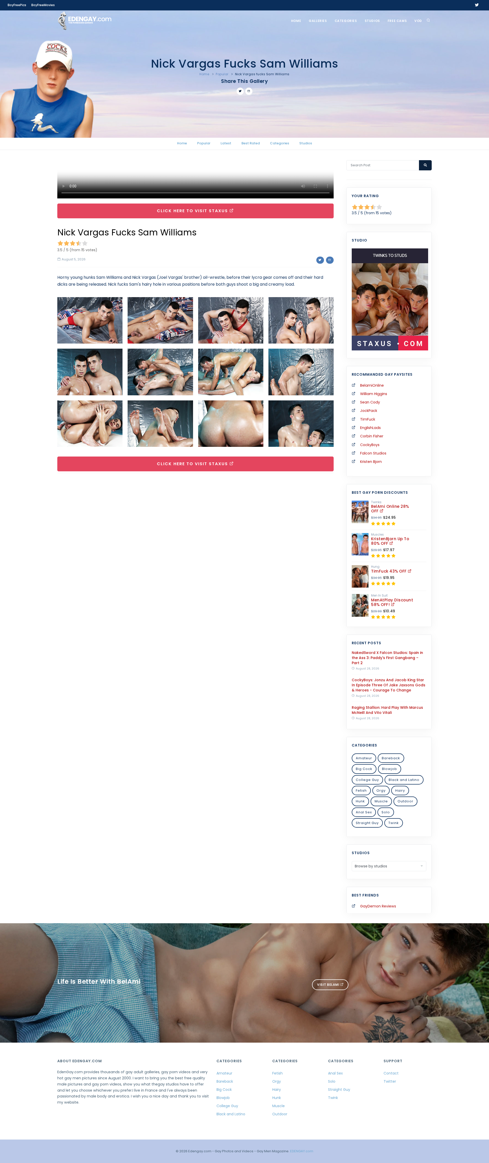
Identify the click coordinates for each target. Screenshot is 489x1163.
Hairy (400, 790)
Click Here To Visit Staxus (193, 211)
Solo (386, 812)
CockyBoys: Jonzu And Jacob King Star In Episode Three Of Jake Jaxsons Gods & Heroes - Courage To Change (388, 685)
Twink (393, 822)
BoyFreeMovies (43, 5)
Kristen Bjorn (371, 461)
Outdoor (405, 801)
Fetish (361, 790)
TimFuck (367, 419)
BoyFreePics (17, 5)
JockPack (368, 410)
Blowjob (389, 768)
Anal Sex (364, 812)
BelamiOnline (372, 385)
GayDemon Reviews (378, 906)
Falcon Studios (373, 453)
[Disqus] (195, 547)
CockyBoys (369, 444)
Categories (346, 21)
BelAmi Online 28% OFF (390, 509)
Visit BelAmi (328, 984)
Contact (391, 1073)
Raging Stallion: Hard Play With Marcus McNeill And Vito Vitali (387, 710)
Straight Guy (367, 822)
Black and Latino (404, 779)
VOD (418, 21)
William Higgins (373, 393)
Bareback (391, 758)
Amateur (364, 758)
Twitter (390, 1081)
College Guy (367, 779)
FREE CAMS (397, 21)
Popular (222, 74)
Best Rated (250, 143)
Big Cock (364, 768)
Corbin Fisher (371, 436)
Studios (372, 21)
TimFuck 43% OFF (389, 571)
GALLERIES (318, 21)
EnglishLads (370, 427)
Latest (226, 143)
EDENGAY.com (301, 1151)
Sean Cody (370, 402)
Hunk (360, 801)
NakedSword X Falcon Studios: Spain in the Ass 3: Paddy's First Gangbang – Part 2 (387, 657)
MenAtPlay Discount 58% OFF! (392, 602)
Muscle (381, 801)
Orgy (381, 790)
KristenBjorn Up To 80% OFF (390, 541)
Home (296, 21)
